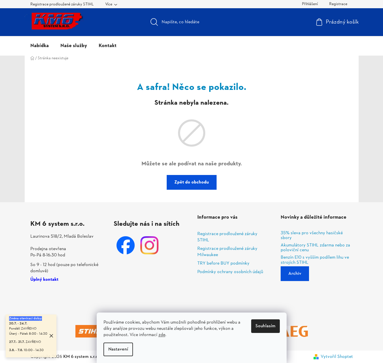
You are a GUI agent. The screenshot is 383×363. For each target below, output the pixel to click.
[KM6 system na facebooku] (125, 245)
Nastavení (118, 349)
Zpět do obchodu (191, 182)
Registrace (338, 4)
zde (161, 335)
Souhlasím (265, 326)
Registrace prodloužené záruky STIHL (62, 4)
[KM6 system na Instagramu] (149, 245)
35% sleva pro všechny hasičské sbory (312, 236)
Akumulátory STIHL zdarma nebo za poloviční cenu (315, 248)
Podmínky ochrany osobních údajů (230, 272)
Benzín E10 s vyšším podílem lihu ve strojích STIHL (315, 260)
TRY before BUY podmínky (223, 263)
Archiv (294, 274)
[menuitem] (39, 46)
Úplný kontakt (44, 279)
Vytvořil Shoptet (337, 357)
